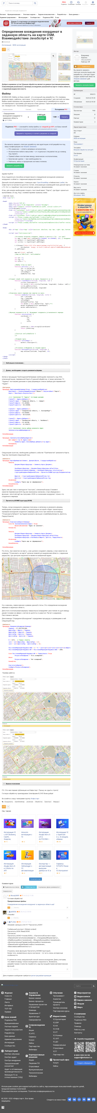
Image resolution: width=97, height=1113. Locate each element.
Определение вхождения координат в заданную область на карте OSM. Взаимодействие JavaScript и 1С (32, 35)
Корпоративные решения (36, 1056)
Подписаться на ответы (11, 887)
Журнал (8, 993)
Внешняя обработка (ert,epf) (83, 150)
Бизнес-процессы (36, 1001)
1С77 (55, 1051)
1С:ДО (55, 1042)
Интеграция (9, 1043)
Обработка (38, 801)
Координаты (9, 801)
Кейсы (31, 1043)
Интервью (9, 1005)
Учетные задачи (11, 1026)
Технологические (36, 1073)
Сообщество (10, 1046)
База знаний (10, 1017)
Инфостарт (35, 799)
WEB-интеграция (79, 138)
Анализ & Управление (34, 994)
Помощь (77, 1026)
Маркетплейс (59, 1016)
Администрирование (13, 1039)
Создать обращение (85, 1063)
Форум (80, 1004)
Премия (8, 1012)
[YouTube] (89, 1100)
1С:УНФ (56, 1029)
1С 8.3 (76, 155)
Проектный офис (61, 1060)
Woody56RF (15, 895)
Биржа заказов (84, 1000)
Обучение (58, 993)
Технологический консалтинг (12, 1065)
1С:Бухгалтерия (59, 1019)
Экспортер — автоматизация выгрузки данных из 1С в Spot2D (45, 868)
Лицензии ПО (34, 1063)
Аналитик (57, 999)
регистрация (36, 976)
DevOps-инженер (60, 1008)
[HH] (79, 1100)
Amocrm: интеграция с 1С (26, 834)
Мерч (80, 1007)
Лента (7, 1002)
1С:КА (55, 1026)
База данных (10, 1036)
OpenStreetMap (42, 182)
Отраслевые (34, 1066)
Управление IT (34, 1013)
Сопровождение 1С (37, 1026)
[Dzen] (84, 1100)
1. (8, 895)
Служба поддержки (85, 1039)
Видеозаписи (83, 996)
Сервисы (32, 1037)
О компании (80, 1014)
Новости (8, 996)
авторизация (46, 976)
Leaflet (62, 182)
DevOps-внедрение (13, 1060)
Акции (31, 1030)
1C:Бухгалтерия (79, 161)
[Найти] (94, 986)
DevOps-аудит (11, 1057)
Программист (78, 144)
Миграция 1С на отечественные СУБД (14, 1076)
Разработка (9, 1033)
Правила (77, 1023)
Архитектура (34, 1017)
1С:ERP (56, 1023)
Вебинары (33, 1050)
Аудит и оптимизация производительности (13, 1070)
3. (8, 922)
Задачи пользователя (14, 1030)
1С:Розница (57, 1035)
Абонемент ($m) (79, 195)
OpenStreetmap (19, 801)
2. (8, 912)
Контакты (78, 1033)
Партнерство (34, 1046)
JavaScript (29, 801)
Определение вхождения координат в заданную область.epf (30, 904)
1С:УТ (55, 1032)
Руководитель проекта (59, 1003)
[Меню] (4, 3)
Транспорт (47, 801)
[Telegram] (69, 1100)
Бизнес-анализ (35, 998)
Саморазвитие (35, 1020)
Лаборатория (11, 1051)
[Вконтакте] (74, 1100)
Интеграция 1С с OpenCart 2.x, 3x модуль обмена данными (62, 836)
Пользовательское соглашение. (14, 1091)
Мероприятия (84, 993)
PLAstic (13, 922)
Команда (32, 1010)
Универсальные (59, 1045)
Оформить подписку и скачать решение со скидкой (36, 133)
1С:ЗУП (56, 1039)
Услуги (31, 1040)
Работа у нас (79, 1030)
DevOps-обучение (12, 1054)
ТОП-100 (8, 1009)
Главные (8, 999)
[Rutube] (94, 1100)
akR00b (13, 912)
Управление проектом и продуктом (38, 1006)
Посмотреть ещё (35, 879)
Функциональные (12, 1023)
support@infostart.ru (83, 1058)
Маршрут (56, 801)
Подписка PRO (11, 1020)
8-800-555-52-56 (82, 1055)
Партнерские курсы (61, 1011)
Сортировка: (48, 887)
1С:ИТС (32, 1033)
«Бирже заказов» (29, 147)
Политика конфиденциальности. (41, 1091)
